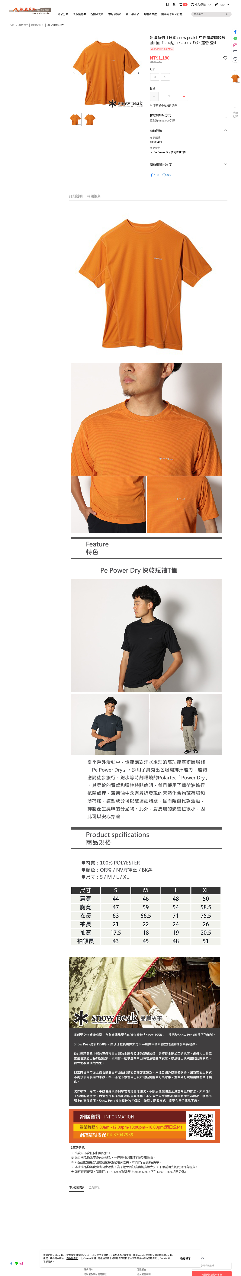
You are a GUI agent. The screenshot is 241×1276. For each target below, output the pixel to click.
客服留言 (141, 1269)
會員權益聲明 (144, 1274)
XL (165, 76)
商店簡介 (88, 1269)
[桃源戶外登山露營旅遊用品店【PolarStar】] (30, 10)
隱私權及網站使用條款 (95, 1274)
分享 (156, 175)
